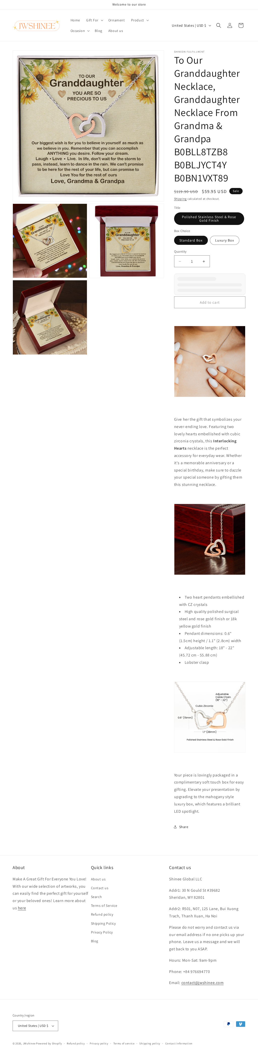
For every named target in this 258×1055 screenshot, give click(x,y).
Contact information (178, 1043)
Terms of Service (104, 905)
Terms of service (124, 1043)
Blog (94, 941)
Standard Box (191, 240)
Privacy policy (99, 1043)
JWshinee (29, 1043)
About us (98, 879)
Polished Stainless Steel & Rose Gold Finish (209, 219)
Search (96, 896)
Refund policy (102, 914)
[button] (94, 20)
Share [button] (183, 827)
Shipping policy (149, 1043)
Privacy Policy (102, 932)
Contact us (100, 888)
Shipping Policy (103, 923)
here (22, 908)
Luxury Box (224, 240)
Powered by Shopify (49, 1043)
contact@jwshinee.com (202, 982)
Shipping (180, 199)
